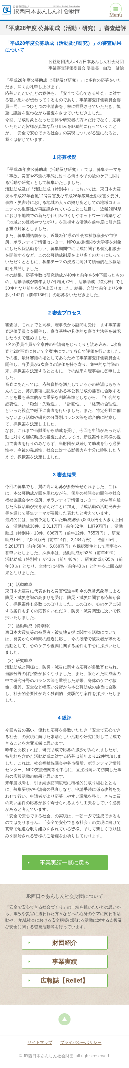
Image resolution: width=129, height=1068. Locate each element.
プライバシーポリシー (80, 1042)
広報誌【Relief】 (64, 980)
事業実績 (64, 961)
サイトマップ (40, 1042)
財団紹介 (64, 942)
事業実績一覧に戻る (64, 862)
